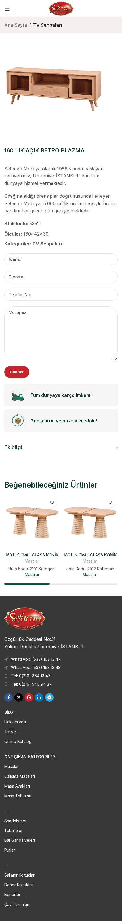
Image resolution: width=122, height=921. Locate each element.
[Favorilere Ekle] (52, 503)
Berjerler (12, 894)
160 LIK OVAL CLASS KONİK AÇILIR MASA (32, 557)
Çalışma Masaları (19, 776)
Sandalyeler (15, 820)
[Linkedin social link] (39, 697)
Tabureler (13, 830)
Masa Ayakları (17, 786)
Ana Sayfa (15, 25)
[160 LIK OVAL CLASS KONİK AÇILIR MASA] (32, 522)
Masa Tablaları (17, 795)
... (6, 811)
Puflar (9, 850)
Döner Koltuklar (18, 884)
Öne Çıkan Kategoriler (29, 756)
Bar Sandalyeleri (19, 840)
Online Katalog (17, 741)
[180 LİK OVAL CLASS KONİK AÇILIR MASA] (90, 522)
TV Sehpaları (47, 25)
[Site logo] (61, 8)
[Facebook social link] (8, 697)
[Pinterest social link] (29, 697)
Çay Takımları (16, 904)
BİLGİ (9, 712)
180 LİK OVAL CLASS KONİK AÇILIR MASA (90, 557)
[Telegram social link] (49, 697)
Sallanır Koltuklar (19, 875)
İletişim (10, 731)
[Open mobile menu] (7, 8)
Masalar (32, 561)
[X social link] (18, 697)
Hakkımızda (15, 721)
